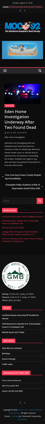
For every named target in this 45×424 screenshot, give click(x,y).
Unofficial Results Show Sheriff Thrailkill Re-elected (22, 216)
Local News (10, 106)
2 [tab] (24, 62)
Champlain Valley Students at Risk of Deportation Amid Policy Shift (23, 186)
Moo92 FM (23, 133)
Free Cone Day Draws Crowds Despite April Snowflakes (23, 177)
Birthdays (6, 353)
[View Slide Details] (22, 50)
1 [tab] (21, 62)
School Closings (8, 359)
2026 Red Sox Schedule (12, 348)
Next (40, 50)
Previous (4, 50)
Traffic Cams (7, 364)
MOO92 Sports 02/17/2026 (13, 227)
